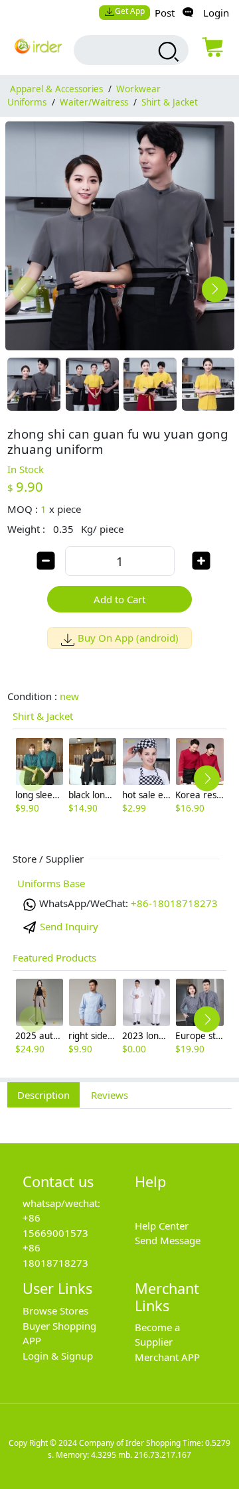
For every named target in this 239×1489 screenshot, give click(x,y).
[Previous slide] (25, 289)
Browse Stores (55, 1310)
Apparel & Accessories (56, 89)
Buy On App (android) (128, 637)
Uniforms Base (51, 883)
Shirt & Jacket (169, 102)
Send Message (167, 1240)
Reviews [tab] (109, 1094)
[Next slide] (215, 289)
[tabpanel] (119, 1119)
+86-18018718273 (174, 903)
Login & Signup (58, 1355)
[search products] (167, 51)
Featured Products (54, 957)
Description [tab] (43, 1094)
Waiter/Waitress (94, 102)
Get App (130, 11)
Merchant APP (167, 1357)
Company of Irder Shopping (130, 1443)
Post (165, 12)
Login (216, 12)
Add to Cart (119, 599)
